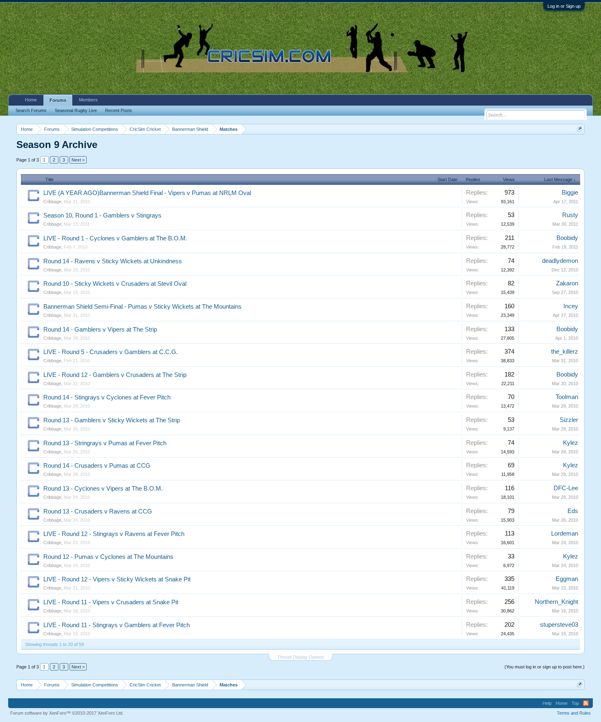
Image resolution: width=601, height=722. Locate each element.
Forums (57, 100)
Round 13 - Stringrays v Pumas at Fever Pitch (104, 443)
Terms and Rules (574, 713)
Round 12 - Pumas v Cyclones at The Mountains (108, 557)
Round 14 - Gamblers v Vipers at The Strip (100, 329)
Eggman (567, 579)
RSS (586, 703)
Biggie (570, 192)
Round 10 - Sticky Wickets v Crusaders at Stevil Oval (114, 283)
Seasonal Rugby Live (76, 110)
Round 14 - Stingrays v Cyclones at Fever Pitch (106, 397)
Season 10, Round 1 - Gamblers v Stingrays (102, 215)
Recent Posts (118, 110)
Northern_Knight (556, 602)
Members (88, 99)
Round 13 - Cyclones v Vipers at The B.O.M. (103, 488)
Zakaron (567, 283)
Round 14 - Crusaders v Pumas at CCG (96, 465)
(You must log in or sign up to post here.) (545, 666)
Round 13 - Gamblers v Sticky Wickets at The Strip (111, 420)
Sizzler (569, 420)
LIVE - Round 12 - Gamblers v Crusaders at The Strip (114, 375)
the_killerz (564, 351)
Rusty (570, 215)
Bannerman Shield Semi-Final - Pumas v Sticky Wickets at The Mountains (142, 306)
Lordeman (564, 533)
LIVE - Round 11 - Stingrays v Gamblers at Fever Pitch (116, 625)
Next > (78, 159)
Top (575, 703)
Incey (570, 306)
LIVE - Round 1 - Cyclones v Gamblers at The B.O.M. (115, 238)
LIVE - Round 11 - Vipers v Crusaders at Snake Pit (110, 602)
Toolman (567, 397)
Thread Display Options (300, 657)
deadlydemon (560, 261)
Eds (572, 511)
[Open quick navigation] (579, 129)
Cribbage (52, 201)
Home (31, 99)
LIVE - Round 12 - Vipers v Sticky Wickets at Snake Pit (117, 579)
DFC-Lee (566, 488)
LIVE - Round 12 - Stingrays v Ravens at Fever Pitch (113, 534)
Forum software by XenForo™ (66, 713)
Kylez (570, 442)
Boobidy (567, 238)
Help (547, 703)
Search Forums (31, 110)
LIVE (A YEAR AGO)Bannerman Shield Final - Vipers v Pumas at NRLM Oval (147, 193)
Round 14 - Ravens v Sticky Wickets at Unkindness (112, 261)
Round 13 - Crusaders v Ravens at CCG (97, 511)
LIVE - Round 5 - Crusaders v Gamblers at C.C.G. (110, 352)
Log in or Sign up (564, 6)
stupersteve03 (559, 624)
